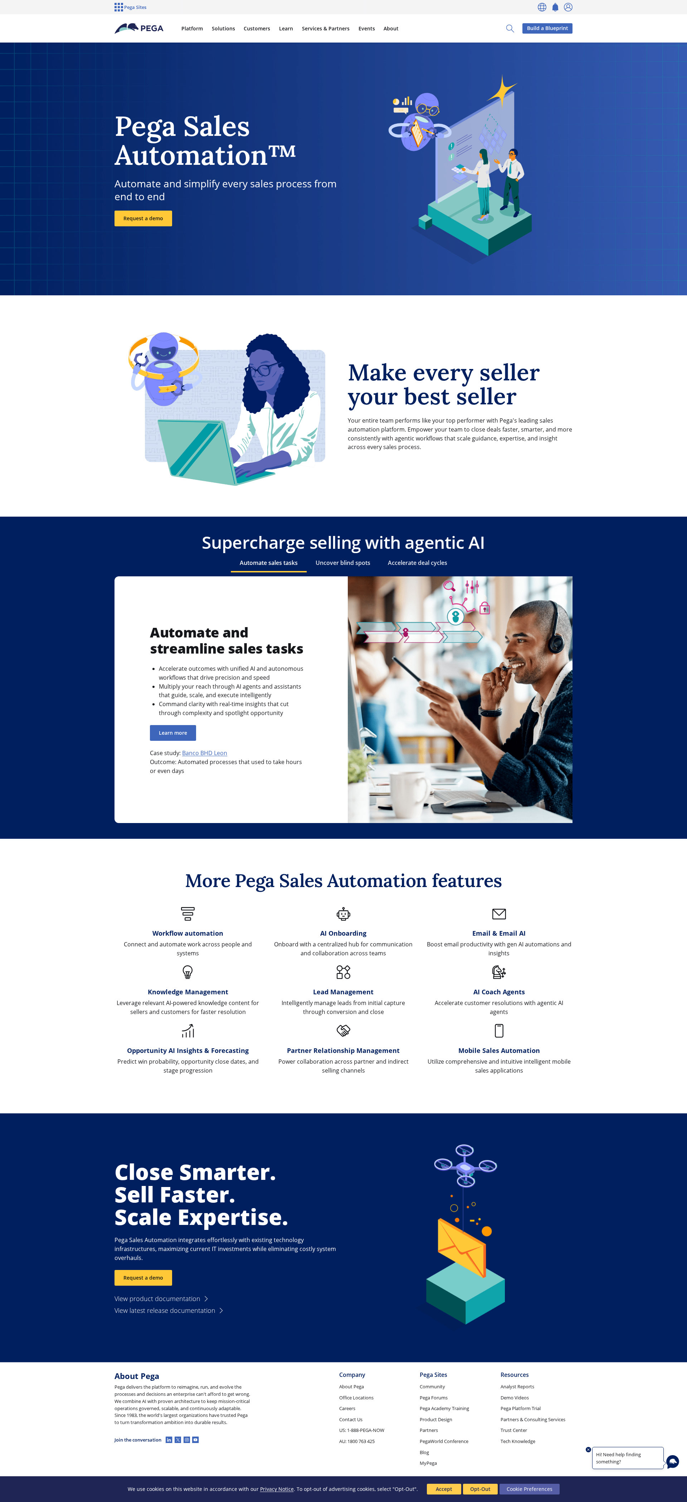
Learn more (173, 732)
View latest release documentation (164, 1310)
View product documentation (157, 1298)
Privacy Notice (277, 1489)
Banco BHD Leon (204, 753)
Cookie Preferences (529, 1489)
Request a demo (143, 218)
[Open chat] (673, 1462)
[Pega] (139, 28)
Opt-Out (480, 1489)
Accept (444, 1489)
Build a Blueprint (547, 28)
